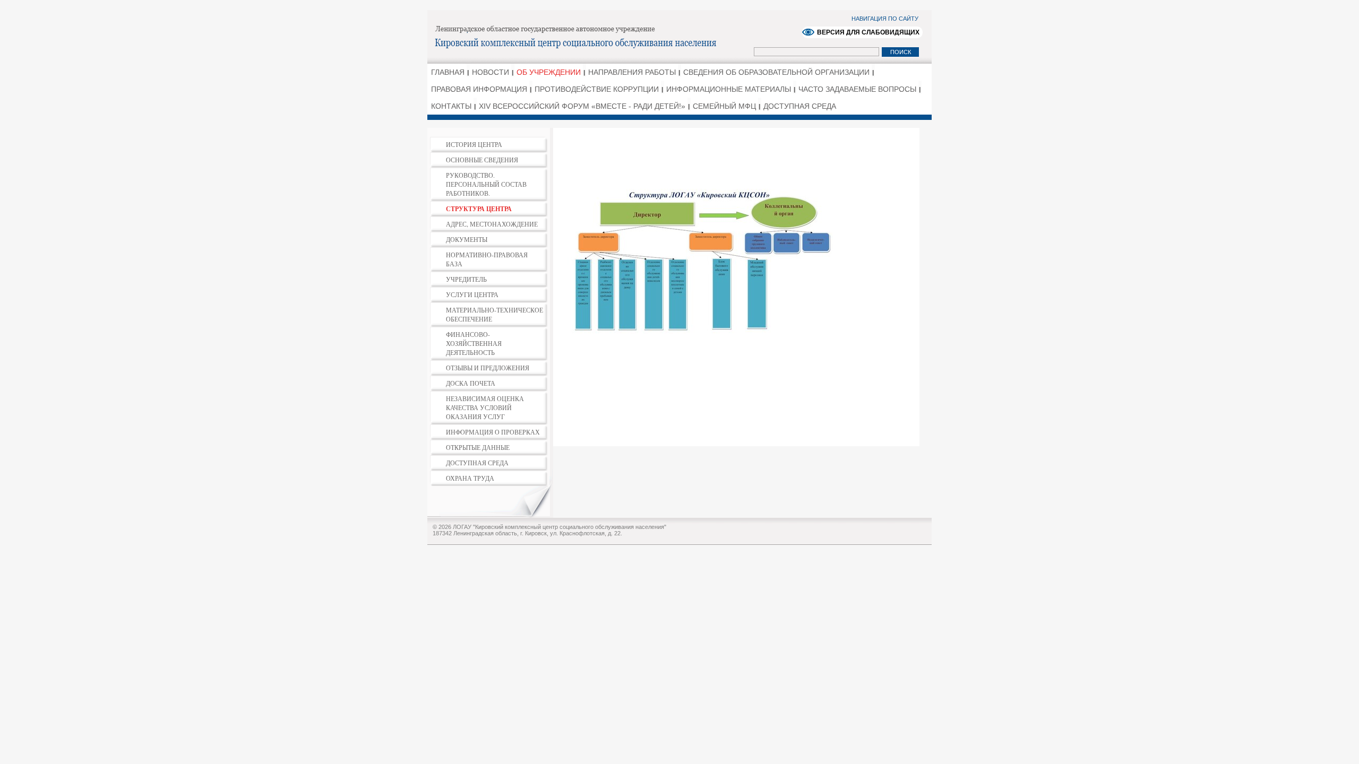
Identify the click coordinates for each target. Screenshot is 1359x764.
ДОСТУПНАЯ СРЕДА (799, 106)
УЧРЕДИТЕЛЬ (466, 279)
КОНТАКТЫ (451, 106)
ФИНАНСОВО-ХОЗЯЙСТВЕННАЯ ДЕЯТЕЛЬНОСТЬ (474, 343)
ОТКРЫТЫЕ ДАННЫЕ (478, 447)
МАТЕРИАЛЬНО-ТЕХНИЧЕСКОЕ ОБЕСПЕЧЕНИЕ (494, 314)
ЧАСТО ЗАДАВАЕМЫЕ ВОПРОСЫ (857, 89)
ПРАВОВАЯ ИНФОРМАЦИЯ (479, 89)
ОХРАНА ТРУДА (470, 478)
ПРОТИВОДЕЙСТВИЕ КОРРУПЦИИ (597, 89)
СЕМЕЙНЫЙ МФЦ (724, 106)
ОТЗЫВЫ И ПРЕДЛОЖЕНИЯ (487, 367)
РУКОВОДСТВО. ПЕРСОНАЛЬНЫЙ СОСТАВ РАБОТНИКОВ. (486, 184)
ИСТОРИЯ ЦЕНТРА (474, 144)
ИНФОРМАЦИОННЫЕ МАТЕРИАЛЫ (728, 89)
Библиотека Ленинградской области (592, 36)
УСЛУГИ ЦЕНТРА (472, 294)
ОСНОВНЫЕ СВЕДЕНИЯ (482, 159)
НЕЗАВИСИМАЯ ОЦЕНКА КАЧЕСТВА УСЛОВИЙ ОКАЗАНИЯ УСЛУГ (485, 407)
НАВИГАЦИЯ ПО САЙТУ (884, 18)
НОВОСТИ (490, 72)
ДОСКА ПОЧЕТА (470, 383)
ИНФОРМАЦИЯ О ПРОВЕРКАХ (493, 432)
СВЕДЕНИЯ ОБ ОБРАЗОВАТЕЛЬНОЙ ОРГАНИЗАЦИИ (776, 72)
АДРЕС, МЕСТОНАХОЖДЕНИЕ (492, 224)
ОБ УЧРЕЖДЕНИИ (549, 72)
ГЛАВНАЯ (448, 72)
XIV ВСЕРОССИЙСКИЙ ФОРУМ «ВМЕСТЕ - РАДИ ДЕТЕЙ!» (582, 106)
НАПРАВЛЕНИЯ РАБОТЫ (632, 72)
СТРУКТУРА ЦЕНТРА (479, 208)
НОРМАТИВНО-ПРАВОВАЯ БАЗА (487, 259)
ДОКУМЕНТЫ (466, 239)
